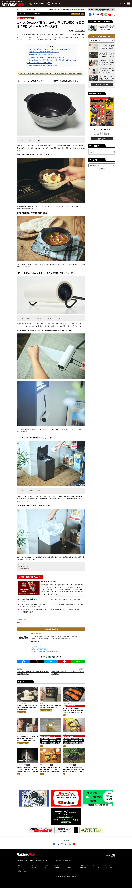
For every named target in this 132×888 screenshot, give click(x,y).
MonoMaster (83, 867)
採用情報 (38, 860)
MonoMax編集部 (36, 633)
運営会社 (32, 860)
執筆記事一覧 (35, 641)
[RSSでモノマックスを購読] (78, 844)
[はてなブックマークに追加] (51, 661)
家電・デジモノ (76, 13)
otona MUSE (33, 867)
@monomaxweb (37, 646)
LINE (78, 661)
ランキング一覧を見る (101, 85)
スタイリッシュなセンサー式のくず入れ (39, 63)
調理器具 (19, 622)
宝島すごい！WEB (109, 867)
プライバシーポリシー (48, 860)
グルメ (42, 774)
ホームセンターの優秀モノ (49, 582)
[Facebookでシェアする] (23, 661)
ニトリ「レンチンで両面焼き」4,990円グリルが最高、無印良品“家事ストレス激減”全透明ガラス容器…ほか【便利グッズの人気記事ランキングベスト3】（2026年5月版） (73, 713)
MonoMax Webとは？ (22, 860)
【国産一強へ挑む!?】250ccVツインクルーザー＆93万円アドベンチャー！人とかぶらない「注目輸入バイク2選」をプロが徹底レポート (106, 54)
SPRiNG (20, 867)
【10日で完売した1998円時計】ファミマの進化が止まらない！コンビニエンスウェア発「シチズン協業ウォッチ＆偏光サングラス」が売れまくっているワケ (106, 62)
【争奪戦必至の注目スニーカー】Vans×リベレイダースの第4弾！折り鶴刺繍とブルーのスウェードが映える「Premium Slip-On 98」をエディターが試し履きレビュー (106, 70)
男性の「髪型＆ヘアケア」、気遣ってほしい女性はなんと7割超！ (67, 673)
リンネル (94, 865)
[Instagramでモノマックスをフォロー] (98, 15)
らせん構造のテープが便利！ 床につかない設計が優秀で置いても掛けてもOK (52, 60)
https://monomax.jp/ (42, 649)
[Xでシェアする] (37, 661)
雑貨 (82, 13)
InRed (31, 865)
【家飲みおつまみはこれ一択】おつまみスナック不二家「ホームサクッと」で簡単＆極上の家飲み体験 (50, 769)
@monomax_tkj (41, 648)
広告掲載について (67, 860)
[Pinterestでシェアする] (64, 661)
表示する (102, 169)
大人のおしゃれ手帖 (48, 865)
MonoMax (57, 867)
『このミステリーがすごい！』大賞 (23, 870)
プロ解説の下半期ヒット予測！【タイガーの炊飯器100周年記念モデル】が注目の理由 (27, 708)
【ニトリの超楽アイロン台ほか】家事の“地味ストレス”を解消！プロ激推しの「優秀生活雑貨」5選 (27, 738)
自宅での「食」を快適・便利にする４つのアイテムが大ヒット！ (50, 707)
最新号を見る (101, 139)
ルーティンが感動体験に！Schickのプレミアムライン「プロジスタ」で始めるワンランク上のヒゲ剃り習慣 (27, 770)
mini (69, 865)
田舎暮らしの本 (96, 867)
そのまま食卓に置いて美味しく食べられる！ (42, 54)
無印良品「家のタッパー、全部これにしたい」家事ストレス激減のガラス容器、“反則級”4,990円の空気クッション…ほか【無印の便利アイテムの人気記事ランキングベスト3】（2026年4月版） (50, 744)
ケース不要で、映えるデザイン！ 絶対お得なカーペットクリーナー (47, 57)
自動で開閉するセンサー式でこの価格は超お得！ (44, 65)
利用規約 (58, 860)
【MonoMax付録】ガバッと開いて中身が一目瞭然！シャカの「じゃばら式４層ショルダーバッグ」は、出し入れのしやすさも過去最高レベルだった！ (106, 27)
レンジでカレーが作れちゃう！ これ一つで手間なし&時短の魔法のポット (49, 49)
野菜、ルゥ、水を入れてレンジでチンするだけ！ (44, 52)
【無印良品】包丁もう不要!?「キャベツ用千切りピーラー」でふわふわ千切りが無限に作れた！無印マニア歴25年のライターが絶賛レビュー (73, 742)
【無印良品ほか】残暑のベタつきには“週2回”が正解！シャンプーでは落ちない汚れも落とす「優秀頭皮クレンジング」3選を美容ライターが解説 (51, 74)
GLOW (44, 867)
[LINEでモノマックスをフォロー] (105, 15)
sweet (56, 865)
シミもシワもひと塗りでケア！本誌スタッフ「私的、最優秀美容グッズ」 (33, 673)
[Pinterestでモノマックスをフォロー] (101, 15)
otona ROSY (107, 865)
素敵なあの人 (83, 865)
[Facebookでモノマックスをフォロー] (90, 15)
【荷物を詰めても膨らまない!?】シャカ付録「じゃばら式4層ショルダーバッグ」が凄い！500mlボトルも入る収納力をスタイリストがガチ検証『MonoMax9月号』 (106, 78)
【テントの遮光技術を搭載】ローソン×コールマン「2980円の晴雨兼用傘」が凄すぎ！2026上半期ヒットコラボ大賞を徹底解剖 (106, 47)
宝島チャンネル (22, 865)
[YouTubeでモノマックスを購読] (109, 15)
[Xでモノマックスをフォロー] (94, 15)
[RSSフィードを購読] (113, 15)
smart (69, 867)
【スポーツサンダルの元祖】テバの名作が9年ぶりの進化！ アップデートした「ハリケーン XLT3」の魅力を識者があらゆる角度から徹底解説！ (73, 771)
